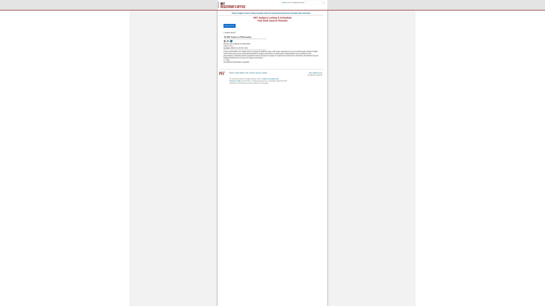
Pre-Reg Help (274, 13)
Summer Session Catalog (258, 73)
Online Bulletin (240, 73)
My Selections (305, 13)
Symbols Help (262, 13)
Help (253, 13)
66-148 (244, 48)
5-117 (249, 81)
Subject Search (244, 13)
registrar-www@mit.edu (270, 79)
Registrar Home (287, 2)
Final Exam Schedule (289, 13)
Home (234, 13)
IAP (247, 73)
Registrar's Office (235, 81)
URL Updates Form (315, 73)
